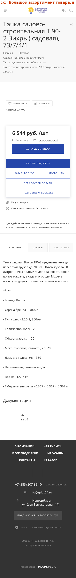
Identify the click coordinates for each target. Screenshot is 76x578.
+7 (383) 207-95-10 (28, 484)
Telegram (28, 473)
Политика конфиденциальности (41, 527)
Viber (38, 473)
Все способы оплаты (38, 183)
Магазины (55, 453)
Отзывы (38, 247)
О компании (25, 446)
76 (22, 415)
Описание (14, 247)
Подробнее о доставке (38, 192)
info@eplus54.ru (41, 492)
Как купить (61, 247)
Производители (25, 453)
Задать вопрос (24, 173)
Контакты (27, 460)
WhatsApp (48, 473)
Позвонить (56, 173)
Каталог (50, 460)
